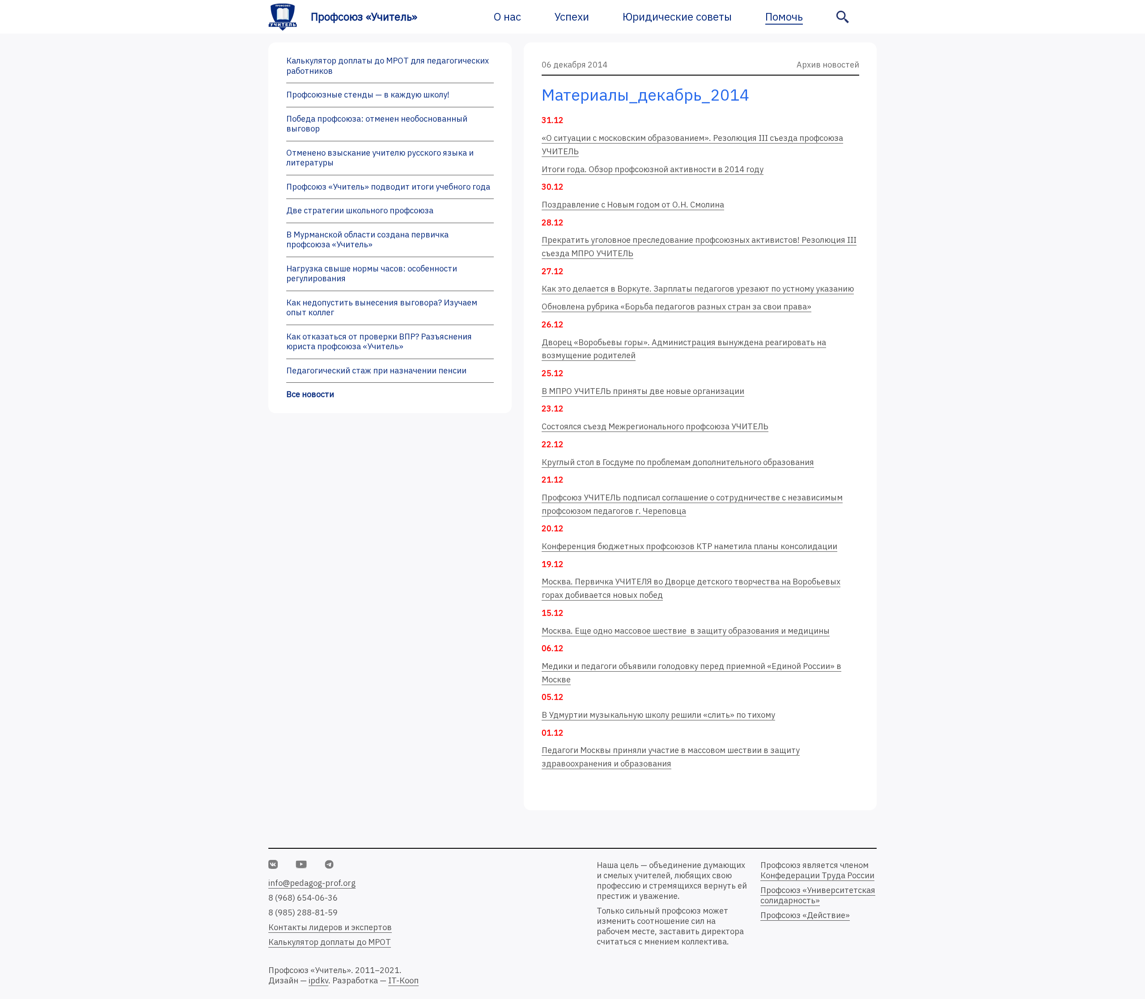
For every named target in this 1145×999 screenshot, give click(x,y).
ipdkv (318, 980)
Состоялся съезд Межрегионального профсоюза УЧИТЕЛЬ (655, 426)
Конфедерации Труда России (817, 875)
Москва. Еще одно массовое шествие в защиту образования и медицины (686, 631)
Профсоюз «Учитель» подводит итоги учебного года (388, 187)
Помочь (784, 16)
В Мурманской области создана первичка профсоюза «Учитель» (367, 239)
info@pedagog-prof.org (312, 883)
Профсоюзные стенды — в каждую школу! (368, 94)
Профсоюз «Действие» (805, 915)
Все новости (310, 394)
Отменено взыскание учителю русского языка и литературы (380, 158)
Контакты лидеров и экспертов (330, 927)
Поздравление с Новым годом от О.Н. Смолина (633, 204)
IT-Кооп (403, 980)
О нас (507, 16)
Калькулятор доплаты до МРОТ (329, 942)
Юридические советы (677, 16)
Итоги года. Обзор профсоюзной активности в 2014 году (652, 169)
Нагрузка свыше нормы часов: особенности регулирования (371, 273)
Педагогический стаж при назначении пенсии (376, 370)
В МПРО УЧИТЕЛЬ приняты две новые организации (643, 391)
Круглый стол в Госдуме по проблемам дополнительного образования (678, 462)
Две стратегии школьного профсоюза (359, 210)
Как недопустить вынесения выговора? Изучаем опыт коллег (381, 307)
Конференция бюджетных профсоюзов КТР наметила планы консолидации (689, 546)
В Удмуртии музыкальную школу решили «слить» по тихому (658, 715)
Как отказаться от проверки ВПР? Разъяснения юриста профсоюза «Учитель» (379, 341)
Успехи (572, 16)
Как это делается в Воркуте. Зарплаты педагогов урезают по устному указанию (698, 289)
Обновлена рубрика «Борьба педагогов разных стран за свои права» (676, 306)
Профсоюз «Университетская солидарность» (817, 895)
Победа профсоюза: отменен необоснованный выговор (376, 124)
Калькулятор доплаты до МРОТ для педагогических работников (387, 65)
